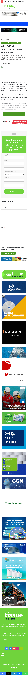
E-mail (3, 234)
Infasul (7, 39)
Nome (3, 227)
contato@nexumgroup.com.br (8, 658)
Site (2, 240)
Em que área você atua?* (10, 172)
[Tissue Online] (10, 6)
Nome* (6, 155)
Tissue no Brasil (16, 42)
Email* (5, 160)
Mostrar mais (13, 114)
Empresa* (6, 177)
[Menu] (2, 7)
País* (5, 166)
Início (3, 39)
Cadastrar (14, 192)
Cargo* (6, 183)
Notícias (9, 42)
